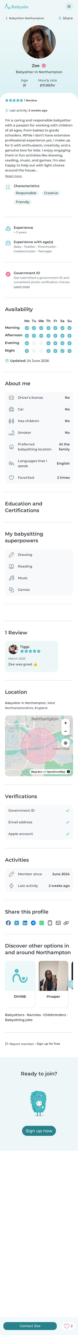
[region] (39, 745)
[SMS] (50, 923)
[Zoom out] (65, 731)
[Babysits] (16, 6)
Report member (21, 1044)
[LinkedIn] (25, 923)
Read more (13, 176)
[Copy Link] (66, 923)
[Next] (71, 984)
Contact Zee (30, 1326)
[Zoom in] (65, 723)
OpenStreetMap (56, 772)
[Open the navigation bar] (69, 6)
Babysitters (14, 1015)
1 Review (30, 100)
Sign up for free (48, 1044)
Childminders (54, 1015)
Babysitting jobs (18, 1020)
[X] (16, 923)
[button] (31, 656)
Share (67, 18)
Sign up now (39, 1130)
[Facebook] (8, 923)
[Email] (58, 923)
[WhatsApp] (41, 923)
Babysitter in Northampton (39, 72)
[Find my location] (65, 743)
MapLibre (36, 772)
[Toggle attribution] (68, 771)
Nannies (34, 1015)
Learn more (22, 286)
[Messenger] (33, 923)
